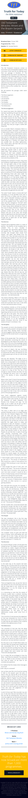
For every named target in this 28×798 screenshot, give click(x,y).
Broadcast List (18, 32)
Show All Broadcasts (14, 772)
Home (2, 32)
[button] (13, 18)
